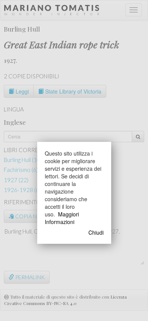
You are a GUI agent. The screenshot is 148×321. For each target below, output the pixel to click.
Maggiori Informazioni (62, 218)
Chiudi (96, 232)
